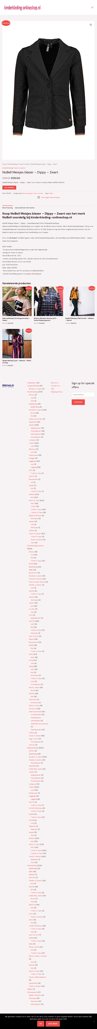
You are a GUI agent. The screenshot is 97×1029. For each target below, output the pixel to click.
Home (4, 164)
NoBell (50, 193)
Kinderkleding (12, 164)
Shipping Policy (57, 392)
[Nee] (94, 1021)
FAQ (52, 389)
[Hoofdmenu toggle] (92, 7)
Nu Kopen (9, 187)
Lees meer (52, 1024)
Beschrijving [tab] (7, 208)
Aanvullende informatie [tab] (25, 208)
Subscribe (78, 402)
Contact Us (55, 386)
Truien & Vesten (24, 164)
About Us (54, 383)
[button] (91, 25)
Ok (41, 1024)
